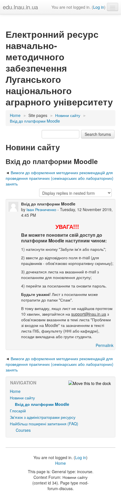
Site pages (37, 115)
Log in (98, 7)
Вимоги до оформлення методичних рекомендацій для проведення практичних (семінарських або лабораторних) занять (59, 178)
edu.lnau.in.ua (20, 7)
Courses (23, 430)
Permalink (104, 345)
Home (15, 391)
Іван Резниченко (41, 209)
